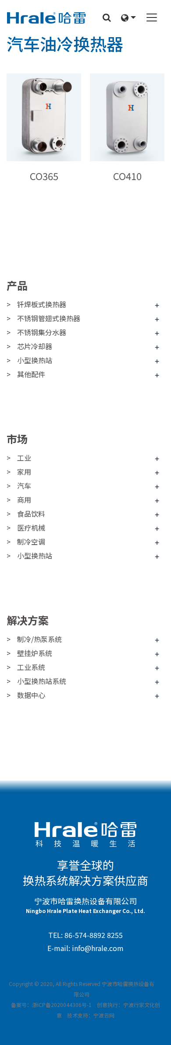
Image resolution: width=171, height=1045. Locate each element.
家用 (24, 471)
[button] (128, 17)
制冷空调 (31, 541)
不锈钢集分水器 (41, 332)
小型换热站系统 (41, 681)
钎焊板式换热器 (41, 304)
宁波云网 (103, 1015)
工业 (24, 457)
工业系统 (31, 667)
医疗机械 (31, 527)
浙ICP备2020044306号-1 (62, 1004)
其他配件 (31, 374)
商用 (24, 499)
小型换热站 (34, 360)
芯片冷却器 (34, 346)
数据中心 (31, 695)
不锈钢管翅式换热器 (48, 318)
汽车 (24, 485)
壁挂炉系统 (34, 653)
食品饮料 (31, 513)
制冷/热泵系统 (39, 639)
